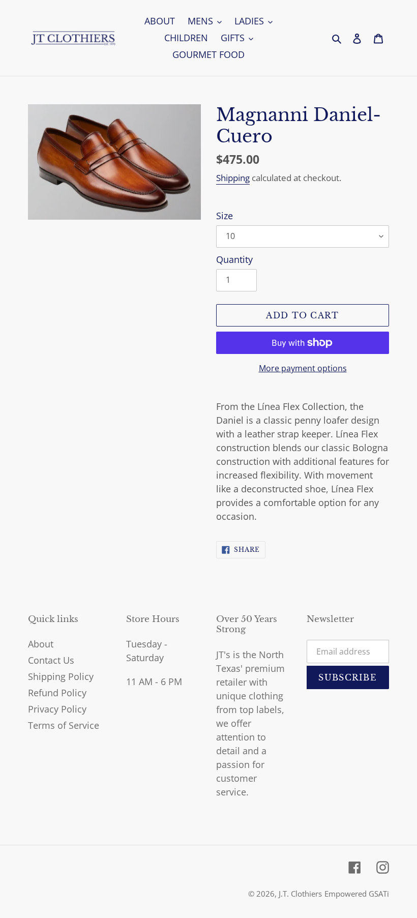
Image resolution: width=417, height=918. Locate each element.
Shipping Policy (61, 676)
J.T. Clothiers (300, 894)
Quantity (234, 259)
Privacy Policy (57, 709)
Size (224, 216)
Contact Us (51, 660)
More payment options (303, 368)
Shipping (233, 178)
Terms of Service (63, 725)
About (40, 644)
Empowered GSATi (356, 894)
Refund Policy (57, 693)
